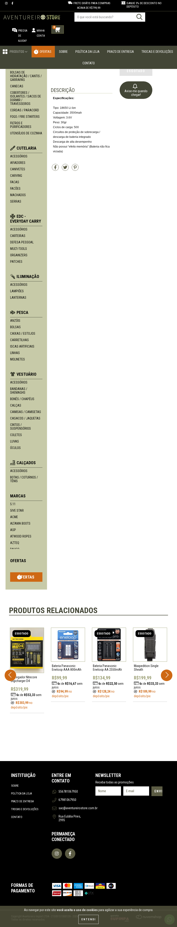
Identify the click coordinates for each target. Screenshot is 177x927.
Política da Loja (87, 51)
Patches (16, 261)
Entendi (88, 919)
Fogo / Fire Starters (25, 116)
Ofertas (45, 51)
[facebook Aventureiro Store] (12, 3)
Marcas (18, 495)
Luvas (14, 441)
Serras (15, 201)
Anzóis (15, 320)
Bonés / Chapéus (22, 399)
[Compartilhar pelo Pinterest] (75, 169)
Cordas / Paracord (24, 110)
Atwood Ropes (20, 536)
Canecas (16, 86)
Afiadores (17, 163)
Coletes (16, 435)
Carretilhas (19, 340)
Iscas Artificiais (22, 346)
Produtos (17, 51)
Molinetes (17, 359)
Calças (15, 405)
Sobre (63, 51)
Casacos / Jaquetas (25, 418)
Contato (89, 63)
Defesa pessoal (22, 242)
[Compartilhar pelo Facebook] (55, 169)
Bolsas (15, 327)
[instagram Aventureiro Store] (6, 3)
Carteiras (17, 236)
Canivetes (17, 169)
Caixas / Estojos (22, 333)
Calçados (26, 462)
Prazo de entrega (22, 801)
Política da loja (21, 793)
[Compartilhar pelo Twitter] (65, 169)
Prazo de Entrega (120, 51)
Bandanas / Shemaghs (18, 390)
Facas (14, 182)
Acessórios (18, 156)
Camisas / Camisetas (25, 412)
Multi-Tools (18, 249)
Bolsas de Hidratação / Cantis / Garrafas (26, 76)
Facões (15, 188)
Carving (16, 175)
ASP (13, 530)
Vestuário (26, 374)
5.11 (13, 504)
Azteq (14, 543)
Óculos (15, 448)
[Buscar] (139, 17)
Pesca (22, 312)
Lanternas (18, 297)
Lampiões (17, 291)
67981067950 (67, 800)
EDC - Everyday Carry (25, 219)
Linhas (15, 353)
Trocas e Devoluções (157, 51)
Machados (18, 195)
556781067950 (68, 791)
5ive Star (17, 510)
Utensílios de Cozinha (26, 133)
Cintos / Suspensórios (20, 426)
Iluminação (28, 276)
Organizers (18, 255)
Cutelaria (26, 148)
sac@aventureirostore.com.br (78, 808)
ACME (14, 517)
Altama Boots (20, 523)
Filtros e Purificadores (20, 125)
